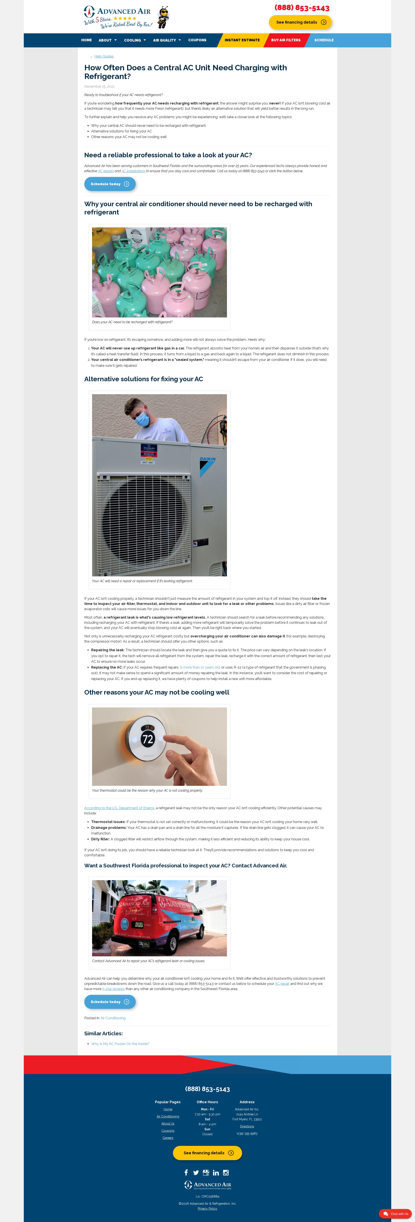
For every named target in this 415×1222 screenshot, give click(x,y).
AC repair (282, 984)
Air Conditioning (113, 1018)
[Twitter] (198, 1174)
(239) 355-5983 (247, 1133)
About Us (167, 1123)
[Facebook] (188, 1174)
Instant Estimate (242, 40)
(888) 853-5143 (302, 7)
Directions (247, 1126)
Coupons (197, 40)
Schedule (324, 40)
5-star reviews (113, 989)
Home (86, 40)
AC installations (133, 171)
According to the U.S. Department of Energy (119, 808)
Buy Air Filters (286, 40)
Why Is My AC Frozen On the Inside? (120, 1044)
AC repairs (106, 171)
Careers (168, 1138)
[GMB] (207, 1174)
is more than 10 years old (200, 667)
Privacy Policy (207, 1208)
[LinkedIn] (217, 1174)
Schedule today (105, 184)
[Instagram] (227, 1174)
